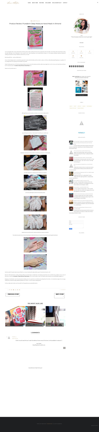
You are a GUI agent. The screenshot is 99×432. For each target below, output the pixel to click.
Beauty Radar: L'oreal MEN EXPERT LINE (81, 187)
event (75, 106)
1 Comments (63, 289)
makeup (83, 106)
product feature (73, 108)
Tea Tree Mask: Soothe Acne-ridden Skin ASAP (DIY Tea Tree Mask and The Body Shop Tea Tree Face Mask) (83, 143)
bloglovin (81, 57)
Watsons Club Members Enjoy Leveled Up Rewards (83, 193)
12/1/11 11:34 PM (15, 338)
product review (81, 108)
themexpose (49, 423)
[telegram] (13, 289)
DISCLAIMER (48, 2)
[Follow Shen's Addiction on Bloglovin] (81, 133)
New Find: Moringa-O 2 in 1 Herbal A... (55, 325)
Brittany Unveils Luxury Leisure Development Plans (83, 200)
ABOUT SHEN (35, 2)
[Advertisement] (55, 7)
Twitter (73, 57)
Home (29, 2)
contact (65, 2)
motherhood (89, 106)
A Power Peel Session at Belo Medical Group (82, 150)
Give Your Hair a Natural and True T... (34, 325)
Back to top (94, 425)
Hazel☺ (14, 336)
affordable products (35, 20)
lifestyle (79, 106)
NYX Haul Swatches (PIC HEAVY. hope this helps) (83, 157)
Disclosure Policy (56, 2)
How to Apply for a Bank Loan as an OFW (81, 180)
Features (41, 2)
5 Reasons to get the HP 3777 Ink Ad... (14, 325)
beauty (71, 106)
